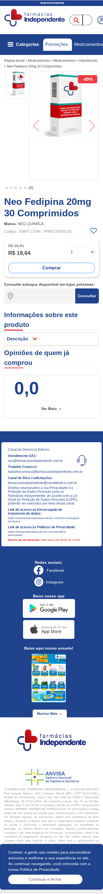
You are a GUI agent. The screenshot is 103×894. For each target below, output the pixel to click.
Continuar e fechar (45, 879)
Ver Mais (49, 408)
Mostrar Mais (48, 714)
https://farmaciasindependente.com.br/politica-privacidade (37, 533)
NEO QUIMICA (31, 224)
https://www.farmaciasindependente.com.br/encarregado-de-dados (44, 520)
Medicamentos (88, 44)
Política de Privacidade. (40, 869)
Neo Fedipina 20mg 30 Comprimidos (34, 66)
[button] (17, 85)
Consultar (87, 296)
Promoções (56, 44)
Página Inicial (14, 61)
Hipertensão (88, 61)
